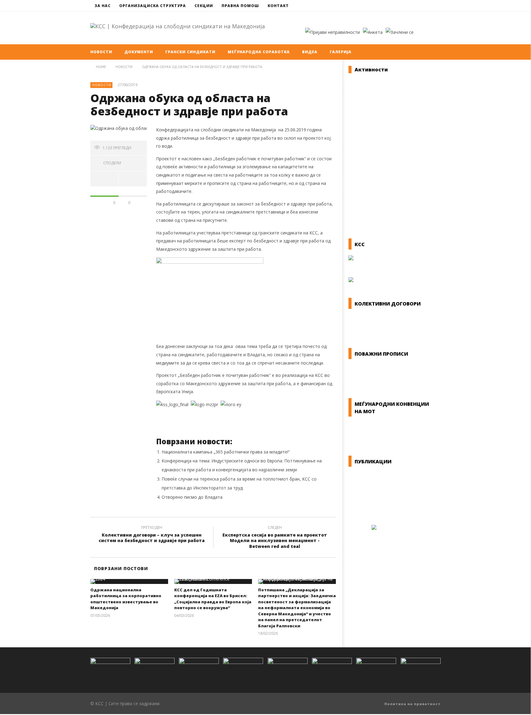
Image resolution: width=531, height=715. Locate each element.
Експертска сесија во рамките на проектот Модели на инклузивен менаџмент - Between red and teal (274, 538)
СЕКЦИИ (204, 5)
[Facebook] (423, 5)
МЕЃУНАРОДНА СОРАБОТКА (259, 51)
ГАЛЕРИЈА (341, 51)
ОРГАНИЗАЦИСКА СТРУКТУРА (152, 5)
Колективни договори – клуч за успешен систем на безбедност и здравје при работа (152, 535)
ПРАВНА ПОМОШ (240, 5)
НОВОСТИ (101, 51)
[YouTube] (435, 5)
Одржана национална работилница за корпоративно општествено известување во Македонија (125, 599)
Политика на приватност (412, 703)
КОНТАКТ (278, 5)
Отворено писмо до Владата (192, 497)
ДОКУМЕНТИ (138, 51)
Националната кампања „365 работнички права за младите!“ (226, 452)
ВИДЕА (309, 51)
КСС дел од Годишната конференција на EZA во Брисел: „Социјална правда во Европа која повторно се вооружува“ (212, 599)
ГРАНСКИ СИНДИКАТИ (190, 51)
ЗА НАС (103, 5)
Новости (101, 84)
